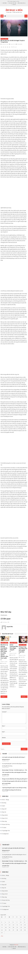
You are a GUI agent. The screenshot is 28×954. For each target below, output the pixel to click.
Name (3, 726)
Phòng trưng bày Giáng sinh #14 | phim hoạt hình (23, 649)
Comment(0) (19, 44)
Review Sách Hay (6, 824)
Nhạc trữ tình (5, 815)
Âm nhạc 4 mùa (14, 10)
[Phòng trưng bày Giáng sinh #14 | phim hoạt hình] (23, 639)
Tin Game (4, 827)
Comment (4, 712)
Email (3, 731)
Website (4, 737)
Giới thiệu (5, 3)
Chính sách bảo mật (12, 3)
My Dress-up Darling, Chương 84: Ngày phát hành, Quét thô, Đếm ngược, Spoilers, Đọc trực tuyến (4, 651)
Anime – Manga (5, 799)
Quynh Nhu (13, 44)
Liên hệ (14, 4)
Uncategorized (5, 833)
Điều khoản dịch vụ (21, 3)
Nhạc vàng (4, 821)
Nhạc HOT (4, 809)
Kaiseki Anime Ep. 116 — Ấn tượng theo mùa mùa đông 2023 (24, 696)
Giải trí (3, 806)
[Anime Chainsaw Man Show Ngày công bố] (14, 638)
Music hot (16, 944)
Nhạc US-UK (4, 818)
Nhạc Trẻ (4, 812)
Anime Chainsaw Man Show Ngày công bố (14, 647)
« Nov (2, 936)
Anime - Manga (4, 38)
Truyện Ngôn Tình (6, 830)
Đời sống (4, 802)
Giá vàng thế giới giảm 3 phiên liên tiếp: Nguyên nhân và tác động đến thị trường (14, 765)
